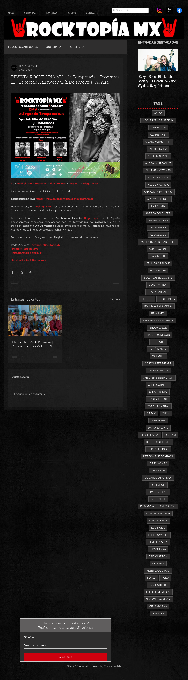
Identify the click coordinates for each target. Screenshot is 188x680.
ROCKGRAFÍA (53, 46)
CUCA (165, 413)
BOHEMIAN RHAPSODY (158, 306)
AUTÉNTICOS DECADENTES (158, 241)
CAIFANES (158, 356)
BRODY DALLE (158, 327)
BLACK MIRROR (158, 284)
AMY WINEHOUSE (158, 199)
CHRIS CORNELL (158, 384)
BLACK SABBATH (158, 291)
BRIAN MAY (158, 313)
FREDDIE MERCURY (158, 592)
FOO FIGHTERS (158, 584)
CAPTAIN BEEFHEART (158, 363)
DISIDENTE (158, 470)
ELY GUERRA (158, 549)
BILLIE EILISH (158, 270)
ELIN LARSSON (158, 520)
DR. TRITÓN (158, 484)
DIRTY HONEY (158, 463)
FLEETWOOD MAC (158, 570)
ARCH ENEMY (158, 227)
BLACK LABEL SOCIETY (158, 277)
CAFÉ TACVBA (158, 349)
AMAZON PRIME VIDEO (158, 191)
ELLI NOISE (158, 527)
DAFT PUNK (158, 420)
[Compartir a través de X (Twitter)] (22, 272)
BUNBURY (158, 341)
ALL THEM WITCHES (158, 170)
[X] (169, 10)
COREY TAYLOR (158, 399)
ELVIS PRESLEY (158, 542)
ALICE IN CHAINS (158, 156)
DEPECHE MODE (158, 449)
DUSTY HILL (158, 499)
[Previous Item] (143, 60)
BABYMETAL (158, 256)
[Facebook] (179, 10)
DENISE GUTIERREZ (158, 442)
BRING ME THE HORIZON (158, 320)
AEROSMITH (158, 127)
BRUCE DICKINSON (158, 334)
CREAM (151, 413)
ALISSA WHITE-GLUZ (158, 163)
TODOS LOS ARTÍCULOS (23, 46)
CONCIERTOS (76, 46)
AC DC (158, 113)
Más (95, 46)
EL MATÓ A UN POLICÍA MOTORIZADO (159, 506)
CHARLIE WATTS (158, 370)
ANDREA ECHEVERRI (158, 213)
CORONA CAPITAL (158, 406)
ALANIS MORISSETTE (158, 141)
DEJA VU (170, 434)
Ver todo (115, 298)
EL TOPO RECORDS (158, 513)
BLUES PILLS (167, 299)
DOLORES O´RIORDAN (158, 477)
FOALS (151, 577)
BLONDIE (147, 299)
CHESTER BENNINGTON (158, 377)
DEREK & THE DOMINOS (158, 456)
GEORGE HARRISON (158, 599)
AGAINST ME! (158, 134)
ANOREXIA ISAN (158, 220)
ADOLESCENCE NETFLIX (158, 120)
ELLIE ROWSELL (158, 534)
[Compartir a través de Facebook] (13, 272)
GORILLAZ (158, 613)
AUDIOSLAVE (158, 234)
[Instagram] (159, 10)
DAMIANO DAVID (158, 427)
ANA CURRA (158, 206)
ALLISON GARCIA (158, 177)
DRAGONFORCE (158, 492)
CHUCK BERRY (158, 391)
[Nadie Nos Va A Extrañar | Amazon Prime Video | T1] (35, 320)
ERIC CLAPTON (158, 556)
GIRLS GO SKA (158, 606)
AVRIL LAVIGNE (158, 249)
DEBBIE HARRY (149, 434)
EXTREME (158, 563)
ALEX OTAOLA (158, 149)
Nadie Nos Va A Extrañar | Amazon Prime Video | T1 (32, 344)
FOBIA (165, 577)
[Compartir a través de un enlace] (30, 272)
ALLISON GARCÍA (158, 184)
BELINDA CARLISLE (158, 263)
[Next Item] (172, 60)
